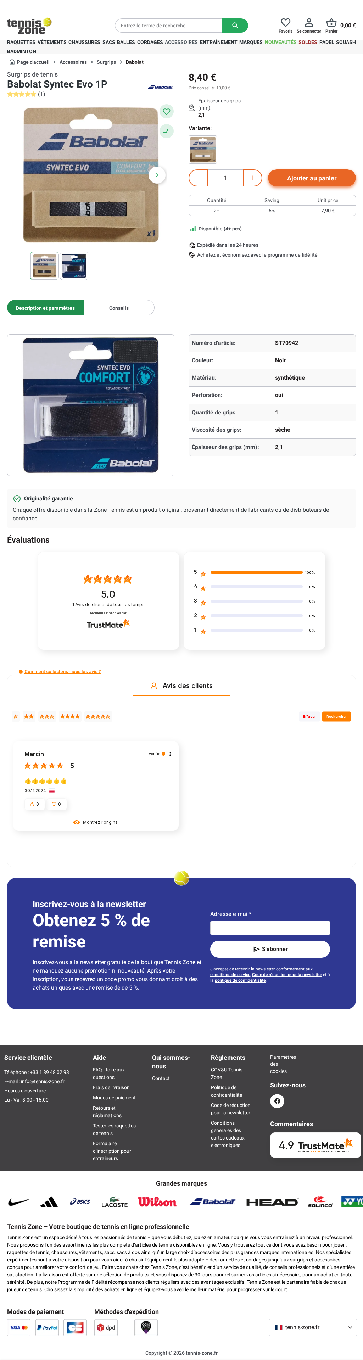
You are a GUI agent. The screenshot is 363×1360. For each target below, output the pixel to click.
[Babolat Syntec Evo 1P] (203, 149)
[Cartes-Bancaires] (75, 1327)
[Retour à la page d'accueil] (29, 25)
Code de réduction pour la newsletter (287, 974)
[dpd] (106, 1327)
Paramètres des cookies (277, 1064)
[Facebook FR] (277, 1101)
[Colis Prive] (146, 1327)
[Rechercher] (235, 25)
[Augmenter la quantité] (252, 177)
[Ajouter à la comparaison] (167, 131)
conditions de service (230, 974)
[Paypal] (47, 1327)
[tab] (45, 307)
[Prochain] (157, 175)
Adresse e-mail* (230, 914)
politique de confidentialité (240, 980)
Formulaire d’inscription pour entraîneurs (112, 1151)
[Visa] (18, 1327)
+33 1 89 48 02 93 (55, 6)
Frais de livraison (111, 1087)
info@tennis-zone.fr (43, 1081)
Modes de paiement (114, 1098)
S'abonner (275, 949)
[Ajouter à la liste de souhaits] (167, 111)
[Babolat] (160, 86)
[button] (20, 672)
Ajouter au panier (312, 178)
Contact (161, 1078)
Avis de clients (108, 604)
